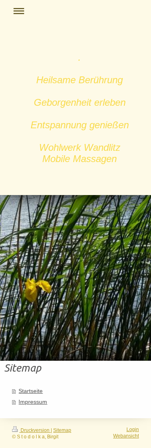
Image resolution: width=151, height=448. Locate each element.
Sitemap (62, 430)
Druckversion (35, 430)
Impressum (33, 402)
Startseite (31, 391)
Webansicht (126, 435)
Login (132, 429)
